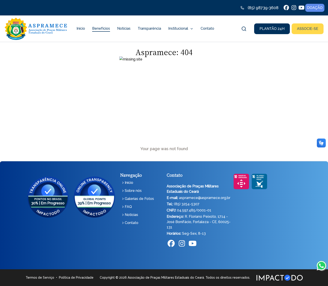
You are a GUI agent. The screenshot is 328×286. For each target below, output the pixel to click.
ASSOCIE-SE (307, 29)
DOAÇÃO (315, 8)
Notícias (124, 28)
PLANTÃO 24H (271, 29)
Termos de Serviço (40, 277)
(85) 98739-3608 (263, 7)
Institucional (178, 28)
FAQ (128, 207)
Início (81, 28)
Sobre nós (133, 191)
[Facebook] (171, 244)
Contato (207, 28)
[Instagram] (181, 244)
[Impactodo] (279, 278)
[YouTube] (192, 244)
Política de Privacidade (76, 277)
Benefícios (101, 28)
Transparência (149, 28)
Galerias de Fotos (139, 199)
